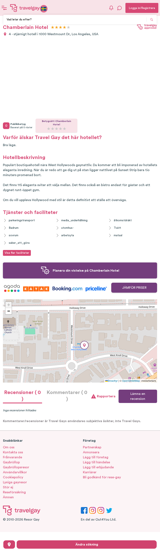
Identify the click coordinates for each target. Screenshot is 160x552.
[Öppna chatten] (119, 7)
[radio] (53, 27)
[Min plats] (9, 544)
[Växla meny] (4, 7)
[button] (84, 345)
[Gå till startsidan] (25, 7)
